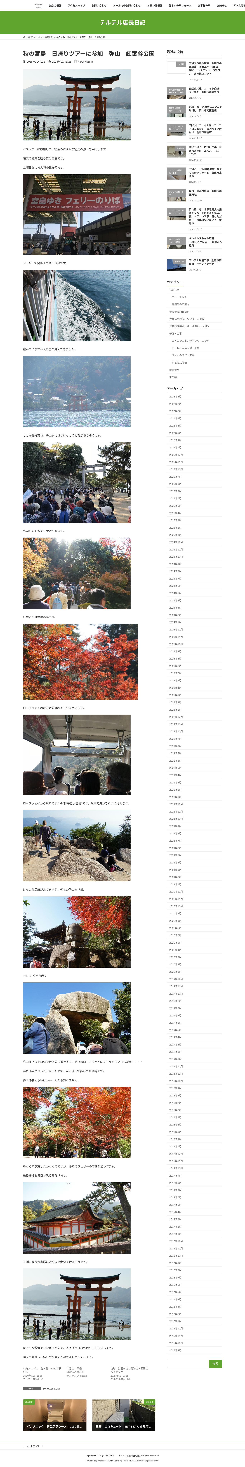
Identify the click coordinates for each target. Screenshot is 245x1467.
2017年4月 (175, 1211)
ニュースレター (180, 296)
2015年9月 (175, 1350)
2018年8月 (175, 1095)
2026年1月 (175, 447)
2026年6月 (175, 411)
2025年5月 (175, 505)
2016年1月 (175, 1321)
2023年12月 (176, 629)
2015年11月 (176, 1335)
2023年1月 (175, 709)
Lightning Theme (122, 1460)
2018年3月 (175, 1131)
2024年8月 (175, 571)
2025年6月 (175, 498)
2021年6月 (175, 847)
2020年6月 (175, 935)
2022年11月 (176, 724)
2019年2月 (175, 1051)
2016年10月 (176, 1255)
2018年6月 (175, 1110)
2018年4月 (175, 1124)
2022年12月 (176, 716)
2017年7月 (175, 1190)
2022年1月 (175, 796)
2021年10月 (176, 818)
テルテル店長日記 (51, 1388)
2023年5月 (175, 680)
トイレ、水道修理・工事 (185, 347)
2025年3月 (175, 520)
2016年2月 (175, 1313)
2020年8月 (175, 920)
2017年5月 (175, 1204)
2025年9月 (175, 476)
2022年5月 (175, 767)
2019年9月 (175, 1000)
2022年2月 (175, 789)
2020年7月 (175, 927)
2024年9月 (175, 563)
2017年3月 (175, 1219)
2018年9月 (175, 1088)
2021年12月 (176, 804)
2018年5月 (175, 1117)
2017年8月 (175, 1182)
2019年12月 (176, 978)
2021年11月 (176, 811)
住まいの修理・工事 (183, 355)
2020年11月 (176, 898)
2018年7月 (175, 1102)
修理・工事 (175, 333)
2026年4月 (175, 425)
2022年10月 (176, 731)
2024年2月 (175, 614)
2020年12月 (176, 891)
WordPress (103, 1460)
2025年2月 (175, 527)
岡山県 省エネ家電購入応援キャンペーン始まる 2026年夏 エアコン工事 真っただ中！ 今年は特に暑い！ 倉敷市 (205, 216)
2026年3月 (175, 432)
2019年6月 (175, 1022)
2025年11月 (176, 461)
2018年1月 (175, 1146)
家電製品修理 (179, 362)
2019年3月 (175, 1044)
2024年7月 (175, 578)
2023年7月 (175, 665)
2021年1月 (175, 884)
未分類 (173, 377)
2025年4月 (175, 512)
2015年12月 (176, 1328)
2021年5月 (175, 855)
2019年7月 (175, 1015)
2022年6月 (175, 760)
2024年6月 (175, 585)
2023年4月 (175, 687)
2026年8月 (175, 396)
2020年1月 (175, 971)
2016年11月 (176, 1248)
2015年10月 (176, 1342)
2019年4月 (175, 1037)
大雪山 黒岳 (74, 1368)
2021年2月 (175, 877)
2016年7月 (175, 1277)
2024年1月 (175, 622)
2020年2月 (175, 964)
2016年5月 (175, 1292)
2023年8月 (175, 658)
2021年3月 (175, 869)
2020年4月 (175, 949)
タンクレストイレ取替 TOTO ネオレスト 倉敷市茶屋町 (205, 242)
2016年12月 (176, 1241)
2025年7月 (175, 491)
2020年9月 (175, 913)
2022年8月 (175, 745)
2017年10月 (176, 1168)
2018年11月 (176, 1073)
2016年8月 (175, 1270)
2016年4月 (175, 1299)
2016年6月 (175, 1284)
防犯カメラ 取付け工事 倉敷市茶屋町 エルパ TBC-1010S (205, 151)
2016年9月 (175, 1262)
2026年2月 (175, 440)
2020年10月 (176, 906)
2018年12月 (176, 1066)
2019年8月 (175, 1008)
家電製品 (174, 369)
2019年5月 (175, 1029)
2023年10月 (176, 644)
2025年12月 (176, 454)
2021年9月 (175, 826)
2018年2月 (175, 1139)
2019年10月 (176, 993)
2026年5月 (175, 418)
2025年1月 (175, 534)
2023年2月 (175, 702)
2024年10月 (176, 556)
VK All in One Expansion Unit (145, 1460)
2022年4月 (175, 775)
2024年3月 (175, 607)
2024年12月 (176, 542)
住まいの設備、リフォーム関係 (186, 318)
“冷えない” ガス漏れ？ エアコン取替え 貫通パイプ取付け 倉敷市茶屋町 (205, 129)
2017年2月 (175, 1226)
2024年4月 (175, 600)
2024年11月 (176, 549)
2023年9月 (175, 651)
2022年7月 (175, 753)
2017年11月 (176, 1160)
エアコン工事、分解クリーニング (190, 340)
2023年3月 (175, 694)
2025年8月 (175, 483)
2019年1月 (175, 1059)
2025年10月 (176, 469)
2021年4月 (175, 862)
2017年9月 (175, 1175)
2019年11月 (176, 986)
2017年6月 (175, 1197)
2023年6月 (175, 673)
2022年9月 (175, 738)
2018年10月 (176, 1080)
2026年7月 (175, 403)
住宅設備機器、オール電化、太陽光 (189, 326)
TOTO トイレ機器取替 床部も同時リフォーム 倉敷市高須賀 (205, 173)
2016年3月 (175, 1306)
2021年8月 (175, 833)
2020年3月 (175, 957)
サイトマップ (32, 1446)
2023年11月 (176, 636)
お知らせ (174, 289)
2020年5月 (175, 942)
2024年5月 (175, 593)
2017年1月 (175, 1233)
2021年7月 (175, 840)
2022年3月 (175, 782)
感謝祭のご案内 (180, 304)
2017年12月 (176, 1153)
